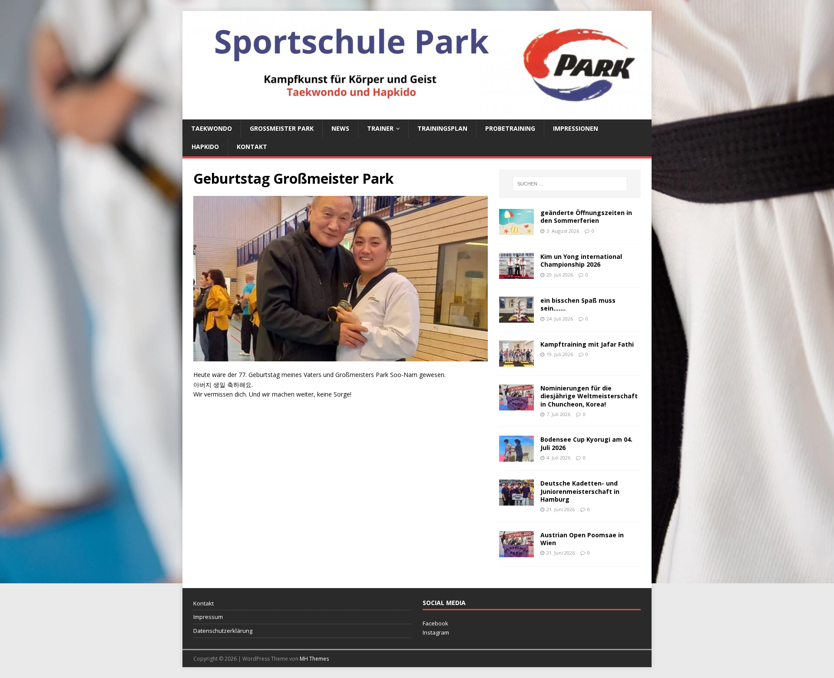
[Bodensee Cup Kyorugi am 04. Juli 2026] (516, 457)
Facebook (435, 623)
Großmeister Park (282, 128)
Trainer (380, 128)
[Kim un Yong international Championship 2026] (516, 274)
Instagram (436, 632)
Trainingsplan (442, 128)
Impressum (208, 617)
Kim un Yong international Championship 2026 (581, 260)
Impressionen (575, 128)
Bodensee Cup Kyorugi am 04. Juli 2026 (586, 443)
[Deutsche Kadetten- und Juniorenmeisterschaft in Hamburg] (516, 500)
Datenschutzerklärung (222, 631)
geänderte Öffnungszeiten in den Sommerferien (586, 216)
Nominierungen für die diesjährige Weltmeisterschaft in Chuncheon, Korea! (589, 396)
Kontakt (252, 146)
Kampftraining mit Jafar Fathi (587, 344)
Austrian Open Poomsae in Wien (582, 539)
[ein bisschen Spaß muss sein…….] (516, 318)
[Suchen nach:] (570, 183)
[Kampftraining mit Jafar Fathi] (516, 361)
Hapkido (205, 146)
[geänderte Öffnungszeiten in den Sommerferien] (516, 230)
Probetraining (510, 128)
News (340, 128)
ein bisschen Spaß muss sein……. (578, 304)
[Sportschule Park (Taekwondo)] (417, 114)
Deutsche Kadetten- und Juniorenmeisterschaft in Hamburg (579, 491)
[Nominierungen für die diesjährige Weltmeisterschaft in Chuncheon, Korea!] (516, 405)
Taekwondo (211, 128)
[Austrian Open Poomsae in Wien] (516, 552)
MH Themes (314, 658)
